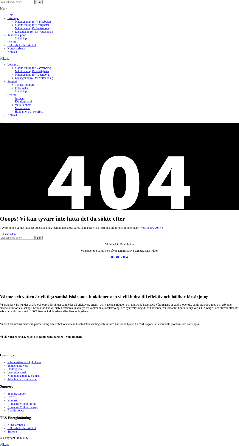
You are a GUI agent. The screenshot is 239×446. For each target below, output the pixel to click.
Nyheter (19, 98)
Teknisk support (16, 35)
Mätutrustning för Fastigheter (32, 25)
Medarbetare (22, 108)
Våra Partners (23, 104)
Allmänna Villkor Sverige (22, 407)
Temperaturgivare (17, 365)
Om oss (11, 41)
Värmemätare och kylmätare (24, 362)
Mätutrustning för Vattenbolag (32, 28)
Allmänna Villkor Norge (21, 403)
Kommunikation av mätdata (23, 375)
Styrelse (12, 431)
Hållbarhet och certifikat (21, 45)
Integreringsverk (17, 372)
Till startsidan (8, 234)
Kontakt (12, 51)
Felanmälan (22, 88)
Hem (10, 14)
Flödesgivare (15, 369)
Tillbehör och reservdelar (22, 379)
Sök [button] (39, 2)
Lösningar (13, 18)
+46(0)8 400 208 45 (151, 227)
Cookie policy (15, 410)
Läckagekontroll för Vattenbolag (34, 31)
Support (12, 81)
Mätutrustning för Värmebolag (33, 21)
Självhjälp (21, 38)
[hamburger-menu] (1, 122)
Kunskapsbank (16, 48)
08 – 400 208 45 (119, 257)
